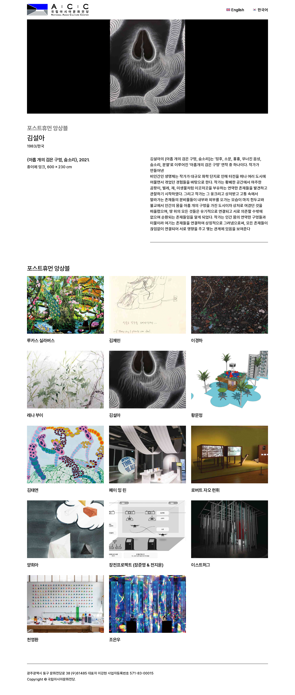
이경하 (197, 340)
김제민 (115, 340)
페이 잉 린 (117, 490)
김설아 (115, 415)
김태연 (32, 490)
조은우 (115, 639)
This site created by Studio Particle (104, 679)
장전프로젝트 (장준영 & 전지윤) (136, 565)
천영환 (32, 639)
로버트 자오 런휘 (205, 490)
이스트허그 (200, 565)
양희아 (32, 565)
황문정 (197, 415)
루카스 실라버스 (40, 340)
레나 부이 (35, 415)
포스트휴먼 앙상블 (47, 128)
